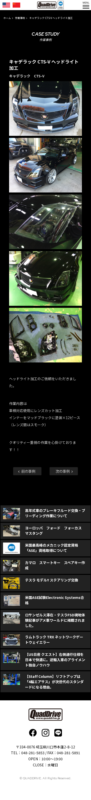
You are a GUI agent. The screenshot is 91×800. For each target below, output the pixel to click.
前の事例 (27, 471)
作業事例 (20, 18)
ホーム (7, 18)
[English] (6, 5)
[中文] (16, 5)
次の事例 (63, 471)
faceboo (33, 733)
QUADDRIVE (47, 5)
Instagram (45, 733)
